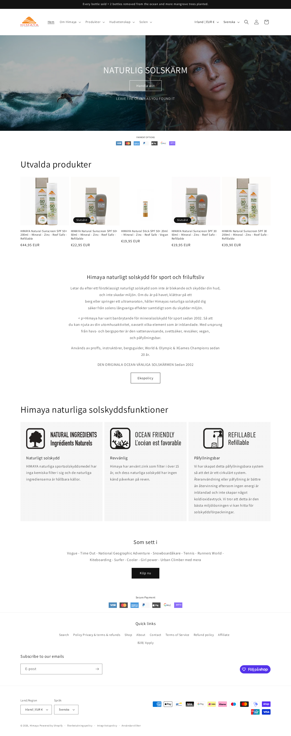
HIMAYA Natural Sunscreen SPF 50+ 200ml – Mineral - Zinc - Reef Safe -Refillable (43, 235)
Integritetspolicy (107, 725)
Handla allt (145, 85)
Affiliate (223, 635)
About (141, 635)
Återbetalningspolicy (80, 725)
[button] (70, 22)
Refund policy (204, 635)
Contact (155, 635)
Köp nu (145, 573)
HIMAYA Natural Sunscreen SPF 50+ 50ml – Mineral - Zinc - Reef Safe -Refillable (94, 235)
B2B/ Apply (146, 643)
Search (64, 635)
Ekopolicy (145, 378)
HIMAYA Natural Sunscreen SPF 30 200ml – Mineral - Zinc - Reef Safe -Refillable (245, 235)
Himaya (34, 725)
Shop (128, 635)
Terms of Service (177, 635)
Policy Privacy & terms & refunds (96, 635)
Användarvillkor (131, 725)
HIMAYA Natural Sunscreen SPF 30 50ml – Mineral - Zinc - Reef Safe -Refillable (194, 235)
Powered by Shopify (51, 725)
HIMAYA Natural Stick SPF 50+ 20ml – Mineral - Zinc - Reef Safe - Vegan (144, 233)
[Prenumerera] (97, 669)
